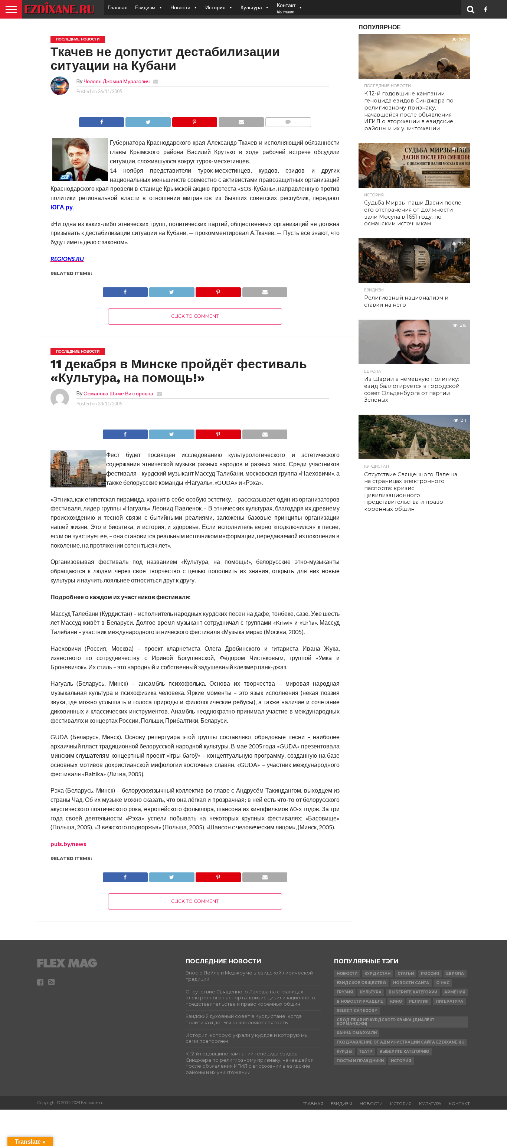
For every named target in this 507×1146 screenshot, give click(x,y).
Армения (454, 992)
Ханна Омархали (357, 1033)
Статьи (406, 973)
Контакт (459, 1103)
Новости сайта (411, 982)
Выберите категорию (404, 1051)
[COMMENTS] (288, 120)
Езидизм (145, 7)
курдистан (377, 973)
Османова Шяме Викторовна (118, 393)
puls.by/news (68, 843)
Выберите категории (413, 992)
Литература (449, 1001)
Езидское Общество (361, 982)
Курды (344, 1051)
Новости (180, 7)
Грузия (345, 992)
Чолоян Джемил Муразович (117, 81)
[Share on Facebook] (101, 120)
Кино (396, 1001)
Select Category (357, 1010)
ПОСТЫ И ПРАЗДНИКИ (360, 1060)
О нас (442, 982)
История (215, 7)
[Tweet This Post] (147, 120)
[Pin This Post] (194, 120)
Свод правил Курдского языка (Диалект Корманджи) (385, 1022)
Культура (251, 7)
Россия (430, 973)
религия (419, 1001)
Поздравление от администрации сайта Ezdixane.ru (400, 1042)
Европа (455, 973)
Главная (118, 7)
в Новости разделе (360, 1001)
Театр (365, 1051)
